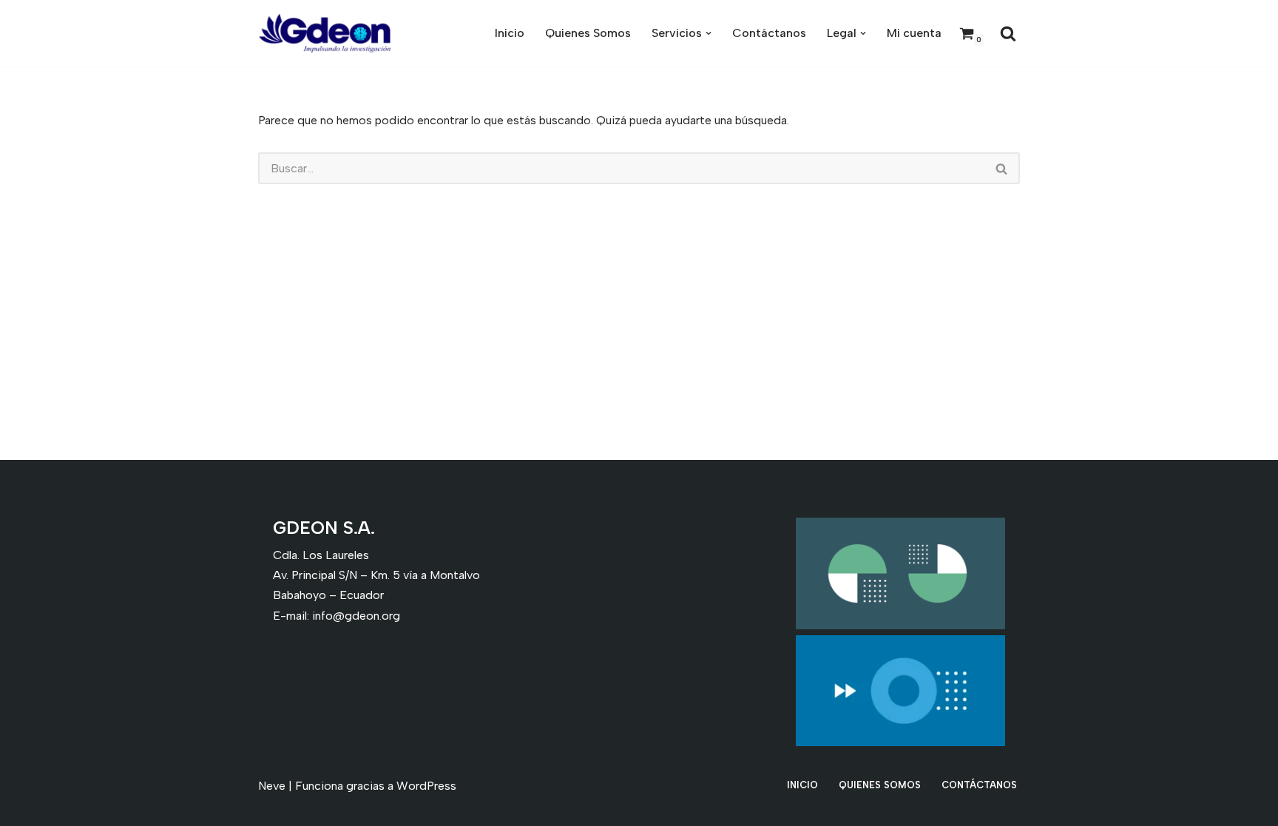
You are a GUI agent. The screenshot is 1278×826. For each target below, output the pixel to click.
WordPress (426, 786)
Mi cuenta (914, 33)
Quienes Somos (588, 33)
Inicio (509, 33)
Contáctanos (769, 33)
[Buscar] (1008, 33)
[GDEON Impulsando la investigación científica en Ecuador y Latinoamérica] (324, 33)
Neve (271, 786)
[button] (708, 33)
